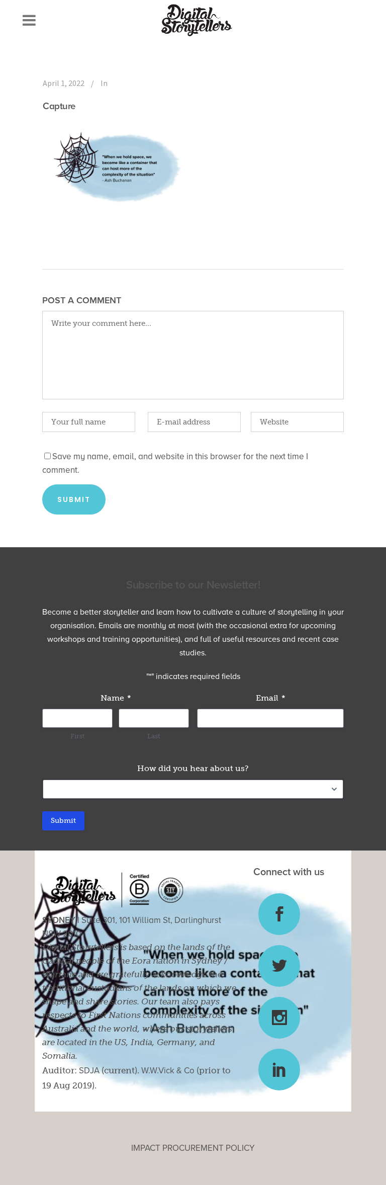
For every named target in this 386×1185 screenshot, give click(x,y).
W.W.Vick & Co (168, 1070)
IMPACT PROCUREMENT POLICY (193, 1148)
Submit (63, 820)
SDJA (89, 1070)
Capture (59, 106)
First (77, 736)
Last (153, 736)
